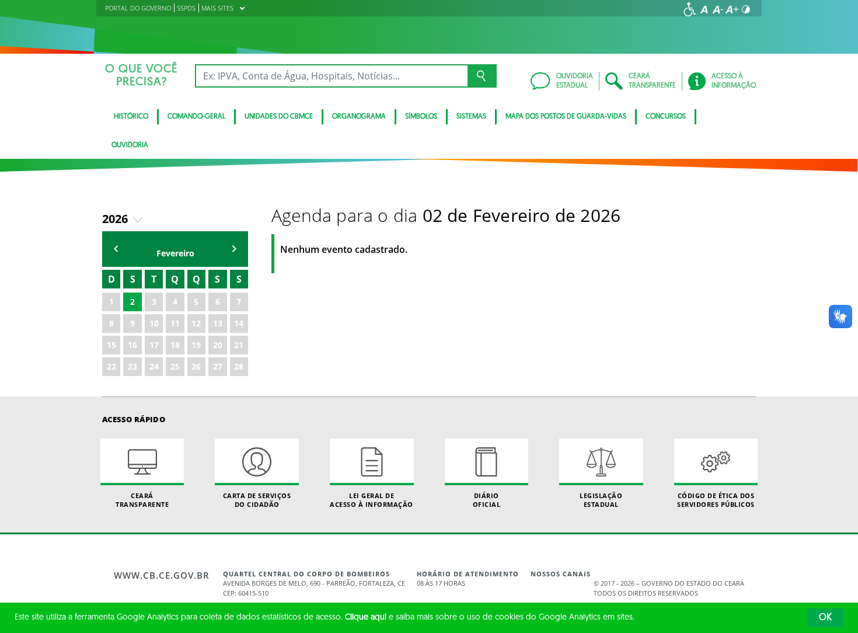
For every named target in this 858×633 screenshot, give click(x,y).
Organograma (359, 116)
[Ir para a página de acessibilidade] (690, 9)
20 (217, 344)
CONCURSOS (666, 116)
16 (132, 344)
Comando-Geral (196, 116)
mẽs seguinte (234, 249)
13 (217, 323)
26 (196, 366)
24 (154, 366)
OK (825, 617)
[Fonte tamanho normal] (704, 9)
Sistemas (471, 116)
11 (175, 323)
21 (238, 344)
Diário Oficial (487, 500)
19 (196, 344)
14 (238, 323)
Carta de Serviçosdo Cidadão (257, 500)
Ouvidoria (129, 145)
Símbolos (421, 116)
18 (175, 344)
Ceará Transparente (142, 500)
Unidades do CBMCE (279, 116)
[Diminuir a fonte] (718, 9)
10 (154, 323)
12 (196, 323)
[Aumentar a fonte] (732, 9)
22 (111, 366)
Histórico (131, 116)
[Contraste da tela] (746, 9)
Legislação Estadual (601, 500)
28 (238, 366)
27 (217, 366)
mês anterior (116, 249)
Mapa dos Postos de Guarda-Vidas (565, 116)
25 (175, 366)
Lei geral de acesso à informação (371, 500)
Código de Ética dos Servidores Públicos (716, 500)
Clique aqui (365, 617)
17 (154, 344)
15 (111, 344)
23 (132, 366)
